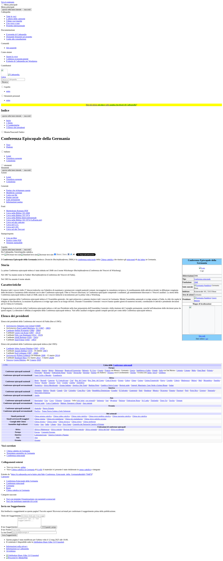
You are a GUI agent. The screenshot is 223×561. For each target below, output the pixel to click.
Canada (59, 390)
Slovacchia (77, 373)
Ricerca (5, 82)
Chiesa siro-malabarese (55, 419)
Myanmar (113, 400)
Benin (36, 380)
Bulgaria (85, 370)
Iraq (42, 424)
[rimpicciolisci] (13, 255)
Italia (161, 370)
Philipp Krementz (22, 330)
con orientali (90, 400)
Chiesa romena (39, 419)
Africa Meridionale (51, 385)
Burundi (43, 380)
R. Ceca (93, 370)
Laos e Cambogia (52, 403)
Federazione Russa (58, 373)
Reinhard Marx (21, 358)
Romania (47, 373)
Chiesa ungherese (89, 422)
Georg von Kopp (22, 333)
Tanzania (52, 383)
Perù (186, 390)
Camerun (51, 380)
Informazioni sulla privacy (16, 546)
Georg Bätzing (20, 360)
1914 (34, 335)
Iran (107, 400)
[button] (2, 4)
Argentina (38, 390)
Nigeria (37, 383)
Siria (59, 424)
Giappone (67, 400)
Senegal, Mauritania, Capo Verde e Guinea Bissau (149, 385)
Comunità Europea (48, 432)
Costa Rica (81, 390)
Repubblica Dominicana (101, 390)
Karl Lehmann (20, 353)
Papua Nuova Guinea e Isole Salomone (56, 411)
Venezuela (211, 390)
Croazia (100, 370)
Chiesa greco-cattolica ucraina (95, 419)
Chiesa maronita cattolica (121, 416)
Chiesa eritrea (77, 422)
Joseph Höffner (21, 351)
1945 (35, 337)
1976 (42, 348)
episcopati (131, 259)
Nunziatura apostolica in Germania (21, 453)
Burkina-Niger (94, 385)
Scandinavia (57, 375)
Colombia (72, 390)
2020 (51, 358)
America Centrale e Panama (58, 435)
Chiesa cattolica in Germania (18, 451)
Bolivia (46, 390)
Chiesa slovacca (64, 422)
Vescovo (9, 360)
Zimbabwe (80, 383)
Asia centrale (87, 403)
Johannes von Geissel (26, 326)
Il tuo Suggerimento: (9, 527)
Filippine (58, 400)
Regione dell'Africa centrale (73, 429)
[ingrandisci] (45, 255)
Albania (37, 370)
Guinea (140, 380)
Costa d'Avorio (111, 380)
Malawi (194, 380)
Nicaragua (164, 390)
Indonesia (100, 400)
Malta (194, 370)
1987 (45, 351)
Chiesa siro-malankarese (74, 419)
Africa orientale (91, 429)
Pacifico (37, 411)
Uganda (65, 383)
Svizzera (110, 373)
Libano (53, 424)
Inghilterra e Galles (144, 370)
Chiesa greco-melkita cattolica (100, 416)
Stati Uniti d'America (42, 393)
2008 (35, 353)
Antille (36, 395)
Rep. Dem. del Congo (96, 380)
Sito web (202, 336)
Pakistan (122, 400)
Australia (37, 408)
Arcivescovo (11, 326)
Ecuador (114, 390)
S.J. (37, 328)
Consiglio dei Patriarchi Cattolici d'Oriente (88, 424)
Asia (36, 438)
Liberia (177, 380)
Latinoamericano (40, 435)
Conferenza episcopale (202, 279)
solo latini (80, 400)
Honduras (147, 390)
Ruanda (44, 383)
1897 (32, 333)
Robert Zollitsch (23, 355)
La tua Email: (6, 532)
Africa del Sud (103, 429)
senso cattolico (85, 469)
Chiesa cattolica (107, 259)
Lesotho (170, 380)
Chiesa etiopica (39, 422)
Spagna (93, 373)
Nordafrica (38, 385)
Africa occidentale (117, 429)
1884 (32, 330)
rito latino (141, 259)
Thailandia (154, 400)
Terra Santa (67, 424)
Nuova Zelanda (48, 408)
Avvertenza (10, 551)
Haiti (140, 390)
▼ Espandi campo (49, 527)
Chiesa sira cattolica (139, 416)
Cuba (89, 390)
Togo (59, 383)
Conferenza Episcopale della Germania (22, 481)
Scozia (69, 373)
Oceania (37, 440)
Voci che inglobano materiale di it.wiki (22, 501)
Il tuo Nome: (6, 530)
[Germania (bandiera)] (202, 285)
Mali (200, 380)
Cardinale (10, 330)
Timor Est (163, 400)
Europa (37, 432)
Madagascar (185, 380)
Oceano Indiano (65, 385)
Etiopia (120, 380)
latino (149, 373)
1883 (48, 328)
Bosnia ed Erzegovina (73, 370)
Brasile (52, 390)
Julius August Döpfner (24, 348)
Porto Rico (194, 390)
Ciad (71, 380)
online (23, 467)
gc (206, 339)
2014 (57, 355)
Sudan (171, 385)
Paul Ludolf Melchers (26, 328)
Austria (44, 370)
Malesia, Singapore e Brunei (71, 403)
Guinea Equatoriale (152, 380)
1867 (42, 328)
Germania (10, 486)
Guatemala (133, 390)
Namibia (217, 380)
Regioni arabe (125, 385)
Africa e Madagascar (41, 429)
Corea (51, 400)
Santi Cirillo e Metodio (42, 375)
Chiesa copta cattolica (79, 416)
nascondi (27, 10)
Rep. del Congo (80, 380)
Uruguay (203, 390)
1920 (29, 337)
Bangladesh (38, 400)
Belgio (51, 370)
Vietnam (179, 400)
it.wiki (39, 469)
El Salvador (123, 390)
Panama (172, 390)
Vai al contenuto (7, 2)
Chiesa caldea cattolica (61, 416)
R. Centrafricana (62, 380)
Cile (65, 390)
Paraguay (180, 390)
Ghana (134, 380)
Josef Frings (19, 340)
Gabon (127, 380)
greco (155, 373)
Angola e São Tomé (80, 385)
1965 (33, 340)
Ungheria (162, 373)
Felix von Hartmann (23, 335)
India (47, 424)
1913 (37, 333)
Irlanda (154, 370)
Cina (46, 400)
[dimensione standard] (29, 255)
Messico (156, 390)
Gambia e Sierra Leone (109, 385)
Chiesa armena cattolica (43, 416)
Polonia (210, 370)
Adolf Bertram (20, 337)
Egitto (36, 424)
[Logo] (202, 268)
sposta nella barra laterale (11, 10)
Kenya (162, 380)
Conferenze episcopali (122, 365)
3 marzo (33, 360)
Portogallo (38, 373)
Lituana (187, 370)
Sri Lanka (145, 400)
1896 (38, 330)
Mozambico (208, 380)
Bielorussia (59, 370)
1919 (40, 335)
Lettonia (180, 370)
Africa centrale (56, 429)
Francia (107, 370)
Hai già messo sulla (111, 105)
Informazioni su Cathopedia (17, 549)
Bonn (8, 488)
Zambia (72, 383)
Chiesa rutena (52, 422)
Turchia (133, 373)
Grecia (132, 370)
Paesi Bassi (201, 370)
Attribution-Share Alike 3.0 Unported (48, 542)
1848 (196, 282)
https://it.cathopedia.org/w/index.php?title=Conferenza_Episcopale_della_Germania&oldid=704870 (51, 474)
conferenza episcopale (87, 259)
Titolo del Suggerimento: (11, 516)
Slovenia (86, 373)
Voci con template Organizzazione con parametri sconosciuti (30, 499)
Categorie (5, 477)
